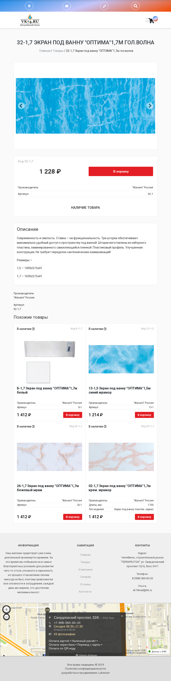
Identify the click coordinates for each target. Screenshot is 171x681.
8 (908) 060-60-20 (142, 578)
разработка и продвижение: (86, 672)
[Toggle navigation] (147, 20)
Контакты (85, 591)
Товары (85, 562)
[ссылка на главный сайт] (30, 20)
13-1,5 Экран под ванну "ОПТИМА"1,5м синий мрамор (120, 390)
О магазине (85, 569)
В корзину (121, 171)
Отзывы (85, 584)
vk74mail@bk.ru (142, 590)
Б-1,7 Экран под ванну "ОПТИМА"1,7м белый (47, 390)
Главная (85, 554)
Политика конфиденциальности (85, 668)
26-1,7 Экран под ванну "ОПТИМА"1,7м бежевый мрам (48, 488)
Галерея (85, 576)
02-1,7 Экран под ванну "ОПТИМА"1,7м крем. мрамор (120, 488)
